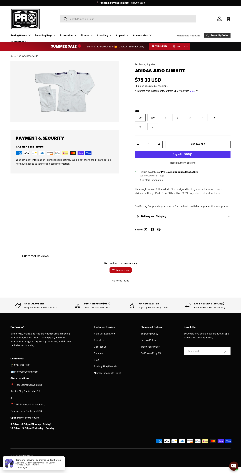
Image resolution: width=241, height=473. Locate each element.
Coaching (102, 35)
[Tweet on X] (145, 229)
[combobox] (128, 18)
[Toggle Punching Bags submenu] (55, 35)
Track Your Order (150, 346)
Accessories (140, 35)
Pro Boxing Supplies (145, 64)
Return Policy (148, 340)
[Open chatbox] (233, 466)
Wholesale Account (188, 35)
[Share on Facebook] (152, 229)
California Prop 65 (151, 353)
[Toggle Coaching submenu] (111, 35)
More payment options (183, 162)
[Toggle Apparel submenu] (128, 35)
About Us (99, 340)
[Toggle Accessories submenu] (150, 35)
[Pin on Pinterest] (159, 229)
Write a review (120, 270)
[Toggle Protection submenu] (75, 35)
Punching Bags (43, 35)
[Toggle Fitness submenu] (92, 35)
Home (13, 56)
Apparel (120, 35)
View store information (151, 180)
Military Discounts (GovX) (108, 372)
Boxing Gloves (18, 35)
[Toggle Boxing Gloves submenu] (29, 35)
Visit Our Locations (105, 333)
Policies (98, 353)
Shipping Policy (149, 333)
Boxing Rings (18, 41)
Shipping (139, 86)
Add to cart (198, 144)
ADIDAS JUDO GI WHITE (28, 56)
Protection (66, 35)
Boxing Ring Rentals (105, 366)
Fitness (84, 35)
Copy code (182, 46)
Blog (96, 359)
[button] (228, 18)
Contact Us (100, 346)
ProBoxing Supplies (25, 455)
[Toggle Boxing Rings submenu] (28, 41)
